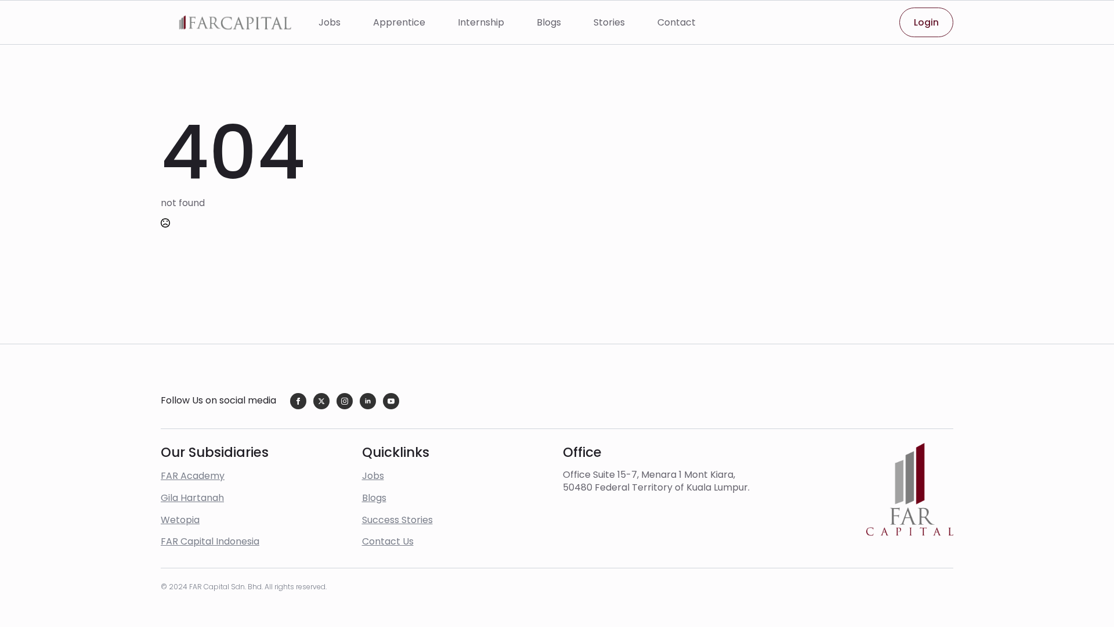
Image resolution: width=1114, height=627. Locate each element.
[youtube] (391, 401)
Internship (481, 22)
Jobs (330, 22)
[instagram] (345, 401)
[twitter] (321, 401)
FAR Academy (193, 475)
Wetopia (180, 520)
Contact (676, 22)
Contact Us (388, 541)
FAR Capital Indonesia (210, 541)
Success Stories (397, 520)
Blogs (549, 22)
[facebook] (298, 401)
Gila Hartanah (192, 498)
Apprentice (399, 22)
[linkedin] (368, 401)
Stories (609, 22)
